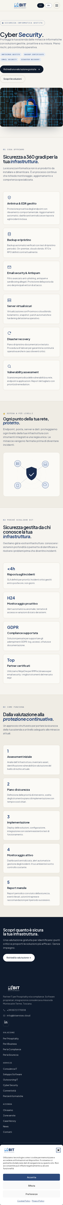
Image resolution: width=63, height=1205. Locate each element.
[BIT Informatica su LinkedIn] (6, 1023)
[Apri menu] (57, 5)
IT (40, 5)
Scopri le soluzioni (13, 78)
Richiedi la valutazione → (19, 957)
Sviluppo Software (12, 1074)
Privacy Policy (38, 1201)
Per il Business (10, 1043)
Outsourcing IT (10, 1079)
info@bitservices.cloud (18, 1015)
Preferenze (32, 1194)
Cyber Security (10, 1085)
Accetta (31, 1177)
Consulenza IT (10, 1068)
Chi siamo (8, 1110)
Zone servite (9, 1115)
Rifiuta (31, 1185)
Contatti (7, 1131)
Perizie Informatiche (13, 1096)
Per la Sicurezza (10, 1054)
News (6, 1126)
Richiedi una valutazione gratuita (22, 69)
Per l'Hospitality (11, 1038)
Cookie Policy (23, 1201)
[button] (58, 1150)
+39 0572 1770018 (16, 1010)
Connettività (9, 1090)
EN (48, 5)
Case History (9, 1121)
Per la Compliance (12, 1049)
